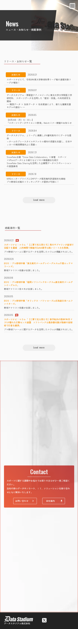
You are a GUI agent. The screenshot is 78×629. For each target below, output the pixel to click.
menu (72, 6)
